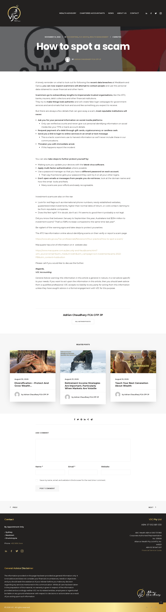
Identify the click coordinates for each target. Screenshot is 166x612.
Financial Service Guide (152, 550)
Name (39, 466)
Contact (134, 13)
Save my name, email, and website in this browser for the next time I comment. (73, 480)
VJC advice (84, 37)
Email (71, 466)
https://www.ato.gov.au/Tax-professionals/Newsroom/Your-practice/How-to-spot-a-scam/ (79, 239)
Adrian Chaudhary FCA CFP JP (87, 59)
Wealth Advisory (67, 13)
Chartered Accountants (92, 13)
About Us (121, 13)
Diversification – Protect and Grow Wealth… (32, 384)
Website (105, 466)
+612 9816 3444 (17, 543)
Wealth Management (99, 37)
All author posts (83, 321)
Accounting (72, 37)
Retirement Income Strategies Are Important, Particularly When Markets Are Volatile (82, 386)
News (111, 13)
